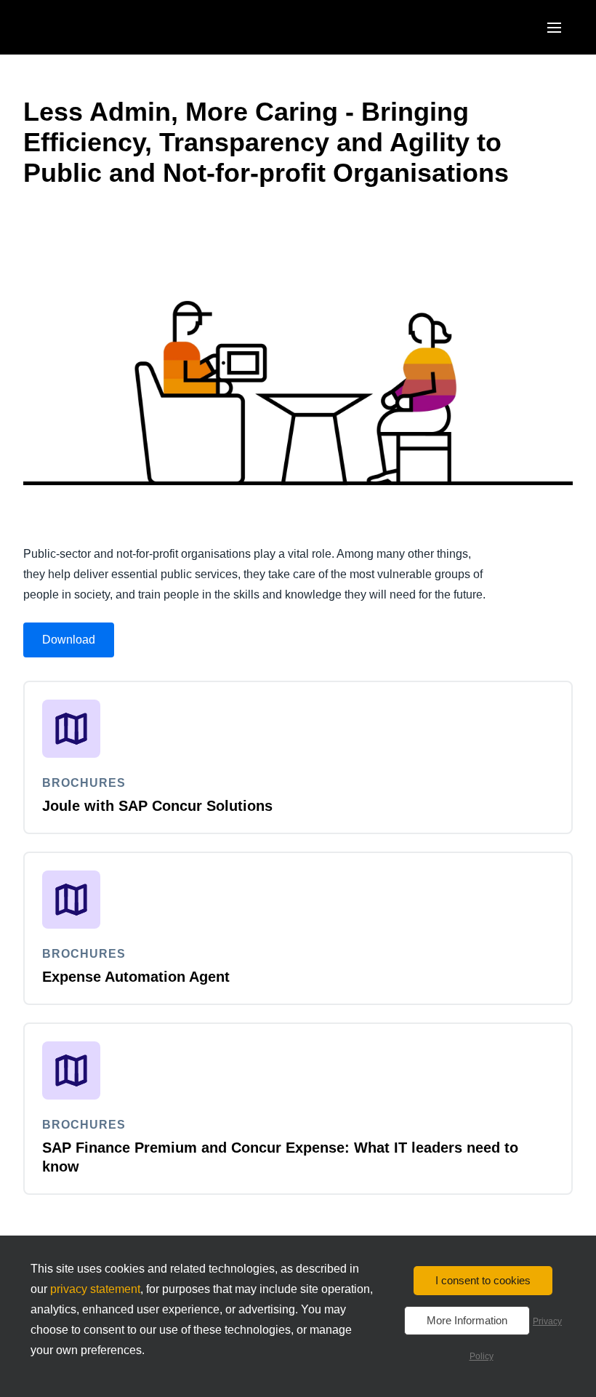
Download (68, 639)
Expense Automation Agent (136, 977)
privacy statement (95, 1289)
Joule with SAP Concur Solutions (157, 806)
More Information (467, 1320)
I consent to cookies (483, 1280)
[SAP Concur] (90, 27)
